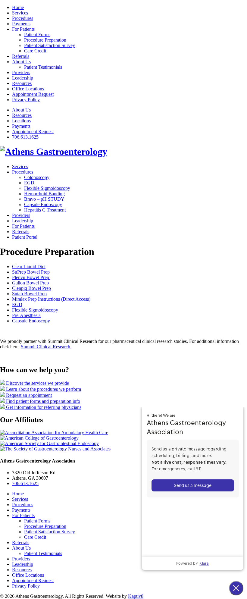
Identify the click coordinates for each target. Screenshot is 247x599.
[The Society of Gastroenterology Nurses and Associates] (55, 448)
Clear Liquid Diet (28, 266)
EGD (29, 182)
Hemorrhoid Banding (44, 193)
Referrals (20, 56)
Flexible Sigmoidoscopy (47, 188)
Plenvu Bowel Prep (31, 277)
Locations (21, 120)
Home (18, 7)
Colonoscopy (36, 177)
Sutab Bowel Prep (29, 293)
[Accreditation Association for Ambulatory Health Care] (54, 432)
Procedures (22, 18)
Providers (21, 72)
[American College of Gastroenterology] (39, 438)
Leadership (22, 77)
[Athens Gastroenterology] (53, 151)
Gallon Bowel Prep (30, 282)
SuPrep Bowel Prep (31, 271)
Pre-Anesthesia (26, 315)
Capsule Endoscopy (43, 204)
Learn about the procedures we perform (43, 389)
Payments (21, 23)
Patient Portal (24, 237)
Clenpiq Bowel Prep (31, 288)
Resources (22, 83)
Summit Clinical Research (46, 346)
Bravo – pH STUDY (44, 199)
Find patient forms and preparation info (42, 401)
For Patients (23, 29)
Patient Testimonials (43, 67)
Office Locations (28, 88)
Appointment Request (33, 94)
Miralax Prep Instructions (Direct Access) (51, 299)
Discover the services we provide (37, 383)
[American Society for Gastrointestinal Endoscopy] (49, 443)
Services (20, 12)
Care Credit (35, 50)
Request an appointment (28, 395)
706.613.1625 (25, 137)
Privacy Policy (26, 99)
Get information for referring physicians (43, 407)
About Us (21, 61)
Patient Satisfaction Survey (49, 45)
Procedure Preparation (45, 39)
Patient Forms (37, 34)
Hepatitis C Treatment (45, 209)
